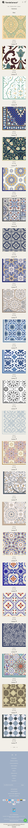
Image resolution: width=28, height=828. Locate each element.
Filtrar (14, 12)
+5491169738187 (14, 791)
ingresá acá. (22, 819)
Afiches (14, 770)
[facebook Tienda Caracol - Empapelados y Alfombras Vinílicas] (15, 754)
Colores (14, 778)
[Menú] (23, 2)
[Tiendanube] (14, 814)
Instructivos (14, 780)
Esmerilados (14, 768)
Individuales (14, 775)
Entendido (14, 826)
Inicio (8, 6)
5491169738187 (14, 789)
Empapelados (14, 758)
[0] (25, 2)
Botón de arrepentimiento (14, 820)
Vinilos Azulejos (14, 765)
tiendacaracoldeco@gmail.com (14, 793)
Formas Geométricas (14, 763)
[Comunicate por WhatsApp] (25, 820)
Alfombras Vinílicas (13, 6)
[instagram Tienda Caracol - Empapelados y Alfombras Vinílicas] (12, 754)
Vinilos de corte (14, 773)
